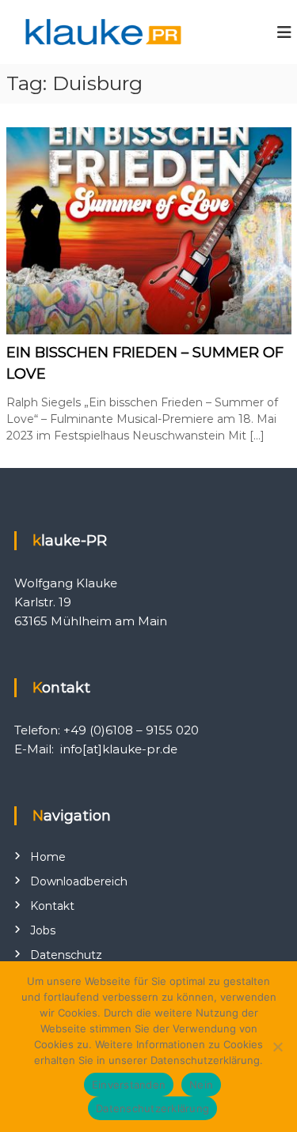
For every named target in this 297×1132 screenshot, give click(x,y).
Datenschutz (66, 955)
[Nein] (277, 1047)
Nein (201, 1084)
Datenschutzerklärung (152, 1108)
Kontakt (52, 906)
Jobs (42, 930)
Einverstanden (129, 1084)
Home (48, 857)
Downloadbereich (79, 881)
